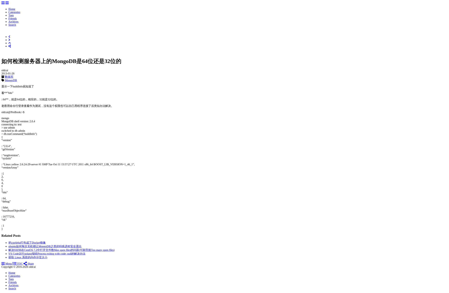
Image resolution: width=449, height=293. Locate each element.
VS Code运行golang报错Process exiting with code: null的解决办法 (46, 253)
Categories (14, 12)
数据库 (9, 76)
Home (11, 9)
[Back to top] (9, 43)
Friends (12, 18)
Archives (13, 21)
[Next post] (9, 39)
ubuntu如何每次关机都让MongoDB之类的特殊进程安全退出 (45, 246)
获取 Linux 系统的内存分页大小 (27, 257)
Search (12, 24)
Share (30, 263)
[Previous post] (9, 36)
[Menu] (3, 3)
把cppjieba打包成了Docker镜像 (27, 242)
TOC (19, 263)
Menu (8, 263)
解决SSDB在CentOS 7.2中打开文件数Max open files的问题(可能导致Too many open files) (61, 250)
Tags (11, 15)
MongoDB (11, 80)
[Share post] (9, 46)
